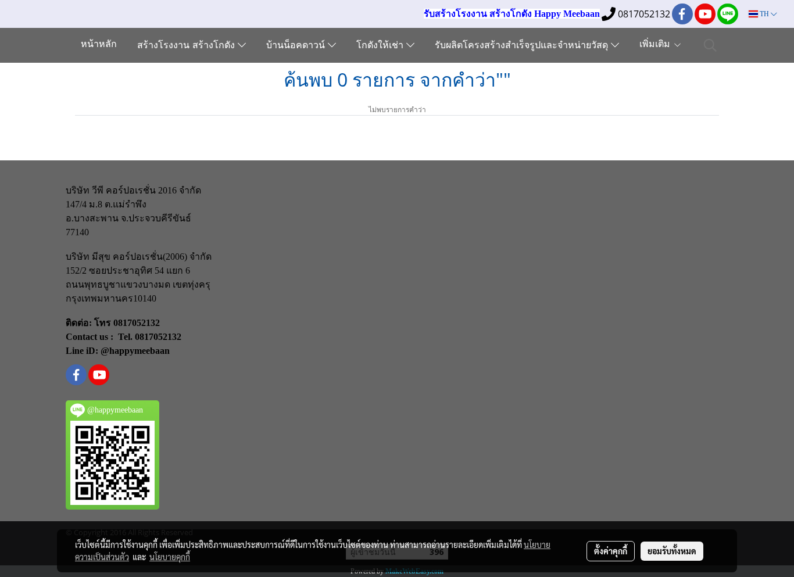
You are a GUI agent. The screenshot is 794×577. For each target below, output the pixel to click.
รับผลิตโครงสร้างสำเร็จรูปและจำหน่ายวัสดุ (523, 46)
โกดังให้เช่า (381, 46)
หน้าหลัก (99, 44)
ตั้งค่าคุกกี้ (610, 551)
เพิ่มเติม (656, 44)
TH (764, 14)
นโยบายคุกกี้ (169, 556)
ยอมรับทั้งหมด (672, 551)
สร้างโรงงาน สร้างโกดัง (187, 46)
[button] (710, 45)
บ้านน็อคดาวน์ (297, 46)
